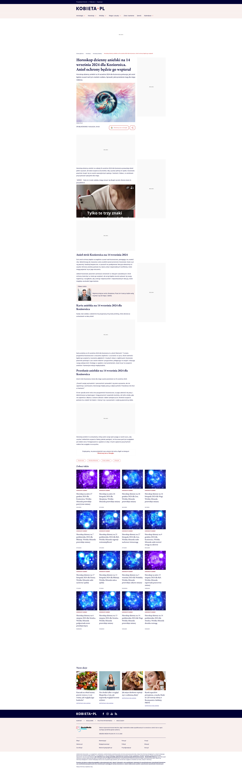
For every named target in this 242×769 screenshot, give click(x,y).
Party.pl (124, 741)
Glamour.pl (79, 744)
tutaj (91, 766)
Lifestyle (116, 461)
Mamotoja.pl (102, 741)
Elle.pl (77, 741)
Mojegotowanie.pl (104, 744)
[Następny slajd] (165, 680)
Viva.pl (146, 741)
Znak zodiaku (106, 461)
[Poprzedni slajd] (76, 680)
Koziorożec (81, 461)
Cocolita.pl (79, 748)
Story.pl (146, 748)
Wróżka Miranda (93, 461)
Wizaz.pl (146, 744)
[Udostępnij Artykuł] (132, 128)
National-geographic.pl (105, 748)
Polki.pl (124, 744)
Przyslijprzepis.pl (126, 748)
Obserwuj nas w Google (120, 128)
